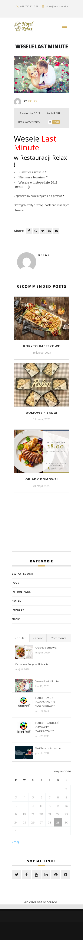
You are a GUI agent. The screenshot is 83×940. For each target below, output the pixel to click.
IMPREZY (18, 609)
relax (32, 101)
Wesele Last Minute (47, 681)
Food (15, 582)
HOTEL (16, 600)
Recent (38, 638)
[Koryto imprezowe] (41, 320)
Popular (20, 638)
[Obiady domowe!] (41, 453)
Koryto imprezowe (41, 346)
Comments (58, 638)
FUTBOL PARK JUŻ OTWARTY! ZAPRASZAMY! (47, 727)
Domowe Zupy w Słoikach (31, 664)
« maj (15, 842)
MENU (55, 113)
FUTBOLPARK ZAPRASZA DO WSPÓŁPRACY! (45, 702)
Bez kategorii (22, 573)
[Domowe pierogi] (41, 387)
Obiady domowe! (41, 479)
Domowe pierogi (41, 412)
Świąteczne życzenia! (48, 748)
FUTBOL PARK (21, 591)
